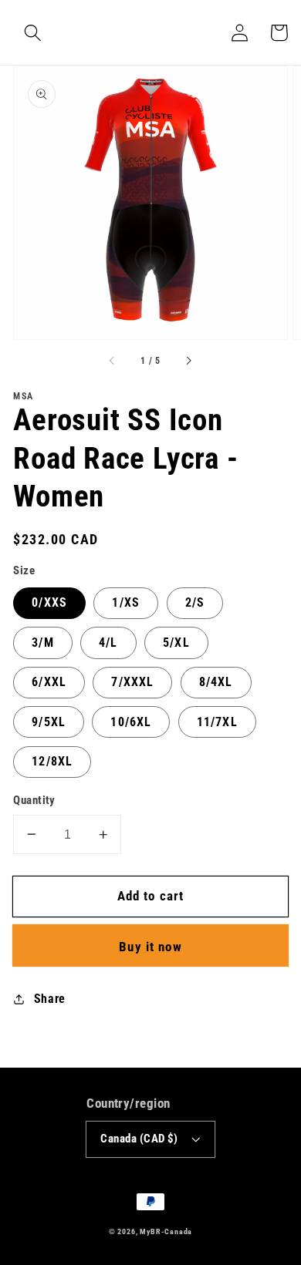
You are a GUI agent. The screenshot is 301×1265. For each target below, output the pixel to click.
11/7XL (217, 722)
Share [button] (50, 998)
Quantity (34, 800)
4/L (108, 642)
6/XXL (49, 682)
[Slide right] (188, 361)
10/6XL (130, 722)
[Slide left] (113, 361)
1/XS (126, 602)
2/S (195, 602)
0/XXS (49, 602)
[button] (32, 32)
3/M (42, 642)
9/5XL (49, 722)
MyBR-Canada (166, 1231)
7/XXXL (132, 682)
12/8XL (52, 761)
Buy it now (150, 946)
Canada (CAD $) (139, 1139)
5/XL (176, 642)
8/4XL (216, 682)
